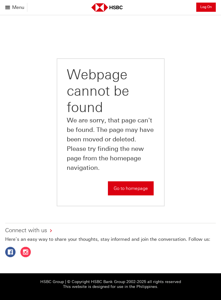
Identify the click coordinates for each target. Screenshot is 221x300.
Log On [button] (206, 7)
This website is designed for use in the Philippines (110, 286)
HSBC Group (52, 281)
